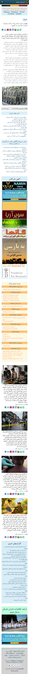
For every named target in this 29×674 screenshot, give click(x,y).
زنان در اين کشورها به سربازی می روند (14, 154)
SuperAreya (6, 345)
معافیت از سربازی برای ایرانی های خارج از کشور (15, 160)
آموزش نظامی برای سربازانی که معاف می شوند (15, 164)
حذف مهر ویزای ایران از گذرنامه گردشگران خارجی (17, 123)
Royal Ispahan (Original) (10, 329)
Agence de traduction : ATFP (12, 351)
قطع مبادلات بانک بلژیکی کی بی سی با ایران (15, 134)
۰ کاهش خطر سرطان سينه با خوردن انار (18, 580)
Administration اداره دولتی (15, 286)
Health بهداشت (15, 309)
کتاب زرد (9, 651)
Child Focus (6, 336)
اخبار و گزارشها (19, 651)
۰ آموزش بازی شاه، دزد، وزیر (20, 578)
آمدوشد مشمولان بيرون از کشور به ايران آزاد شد (14, 152)
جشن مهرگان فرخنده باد (19, 121)
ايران (25, 20)
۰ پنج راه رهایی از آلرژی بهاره (20, 600)
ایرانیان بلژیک (20, 2)
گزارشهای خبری (14, 543)
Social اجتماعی (15, 331)
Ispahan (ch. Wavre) (9, 327)
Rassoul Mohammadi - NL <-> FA (12, 358)
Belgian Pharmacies (9, 312)
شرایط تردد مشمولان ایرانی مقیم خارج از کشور (15, 148)
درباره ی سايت (14, 655)
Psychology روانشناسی (15, 315)
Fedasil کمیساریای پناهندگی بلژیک (12, 289)
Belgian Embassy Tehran (10, 297)
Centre (5, 334)
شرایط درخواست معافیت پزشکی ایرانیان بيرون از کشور (16, 157)
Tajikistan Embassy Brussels (11, 300)
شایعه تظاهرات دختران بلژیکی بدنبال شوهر (14, 610)
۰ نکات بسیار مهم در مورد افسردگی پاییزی (17, 582)
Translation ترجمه (15, 348)
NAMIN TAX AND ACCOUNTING (12, 306)
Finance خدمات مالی (15, 303)
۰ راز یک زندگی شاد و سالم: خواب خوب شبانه (17, 552)
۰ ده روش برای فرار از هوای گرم (19, 587)
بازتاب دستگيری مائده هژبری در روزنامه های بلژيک (15, 127)
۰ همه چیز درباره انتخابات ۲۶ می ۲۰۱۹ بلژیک (16, 594)
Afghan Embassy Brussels (11, 295)
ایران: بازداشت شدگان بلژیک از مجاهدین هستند (15, 130)
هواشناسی (19, 653)
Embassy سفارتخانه (16, 292)
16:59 (13, 109)
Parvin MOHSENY (8, 321)
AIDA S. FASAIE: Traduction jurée (13, 353)
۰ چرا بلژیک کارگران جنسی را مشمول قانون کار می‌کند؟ (15, 554)
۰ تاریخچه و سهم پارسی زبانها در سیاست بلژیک (16, 593)
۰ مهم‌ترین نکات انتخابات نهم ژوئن (19, 556)
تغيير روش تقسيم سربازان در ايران (16, 172)
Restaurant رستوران (16, 324)
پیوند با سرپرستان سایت (12, 656)
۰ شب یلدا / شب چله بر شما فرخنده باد (18, 550)
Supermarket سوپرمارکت (15, 343)
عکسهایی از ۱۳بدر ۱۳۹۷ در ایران (16, 136)
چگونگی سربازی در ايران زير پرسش (15, 166)
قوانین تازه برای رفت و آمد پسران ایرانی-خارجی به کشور (16, 118)
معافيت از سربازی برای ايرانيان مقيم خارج (16, 169)
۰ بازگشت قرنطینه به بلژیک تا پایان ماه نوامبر (17, 572)
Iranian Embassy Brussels (10, 299)
